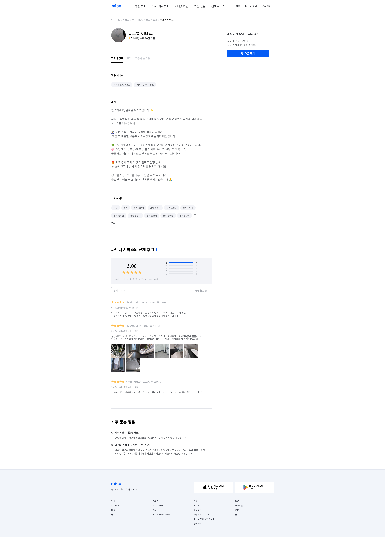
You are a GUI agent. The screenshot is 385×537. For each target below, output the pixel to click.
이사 (154, 509)
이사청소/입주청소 (120, 19)
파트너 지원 (251, 6)
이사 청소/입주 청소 (161, 514)
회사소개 (115, 505)
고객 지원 (266, 6)
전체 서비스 (218, 6)
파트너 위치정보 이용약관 (205, 518)
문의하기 (198, 523)
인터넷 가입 (181, 6)
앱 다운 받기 (248, 53)
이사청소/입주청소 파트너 (144, 19)
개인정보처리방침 (201, 514)
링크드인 (239, 505)
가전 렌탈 (199, 6)
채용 (238, 6)
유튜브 (238, 509)
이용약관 (198, 509)
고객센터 (198, 505)
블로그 (114, 514)
